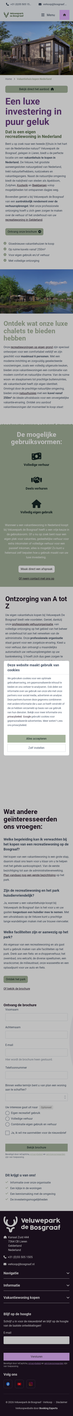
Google (27, 716)
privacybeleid (14, 716)
